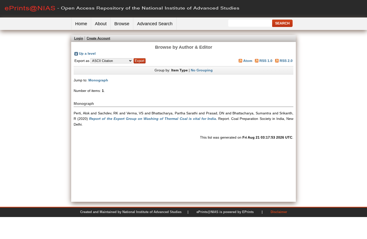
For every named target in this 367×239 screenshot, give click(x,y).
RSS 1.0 (265, 61)
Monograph (98, 80)
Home (81, 23)
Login (78, 38)
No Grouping (202, 70)
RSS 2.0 (286, 61)
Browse (121, 23)
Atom (247, 61)
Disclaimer (279, 212)
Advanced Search (155, 23)
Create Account (98, 38)
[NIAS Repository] (122, 16)
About (101, 23)
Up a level (87, 53)
